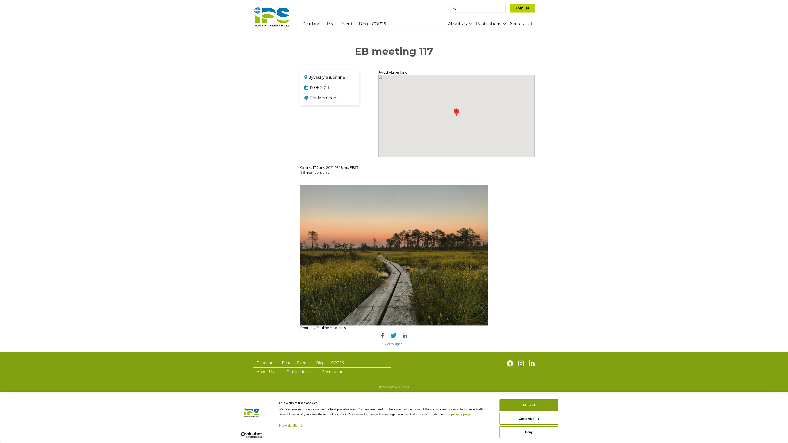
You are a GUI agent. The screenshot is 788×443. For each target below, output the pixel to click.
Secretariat (521, 23)
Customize (526, 418)
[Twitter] (393, 335)
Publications (489, 23)
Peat (331, 23)
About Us (458, 23)
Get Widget (393, 344)
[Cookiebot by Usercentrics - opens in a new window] (251, 435)
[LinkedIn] (405, 335)
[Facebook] (382, 335)
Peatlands (312, 23)
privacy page (461, 414)
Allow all (529, 405)
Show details (288, 425)
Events (347, 23)
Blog (363, 23)
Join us (522, 8)
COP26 (379, 23)
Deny (529, 432)
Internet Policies (394, 387)
